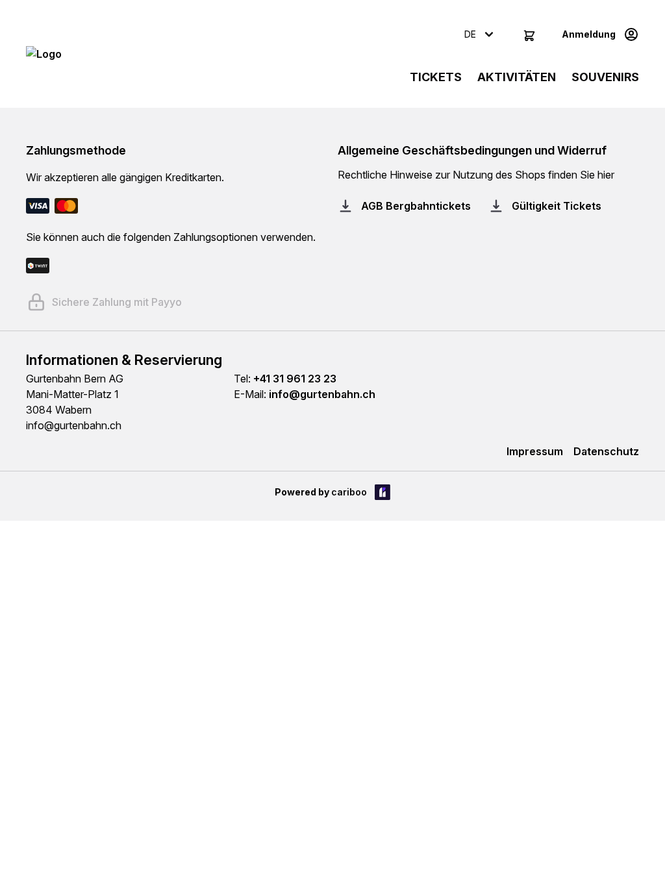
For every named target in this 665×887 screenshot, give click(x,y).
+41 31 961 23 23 (294, 378)
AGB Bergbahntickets (416, 205)
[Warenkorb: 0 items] (529, 34)
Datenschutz (606, 451)
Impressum (535, 451)
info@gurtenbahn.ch (322, 394)
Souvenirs (605, 77)
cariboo (349, 491)
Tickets (436, 77)
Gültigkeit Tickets (556, 205)
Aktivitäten (516, 77)
